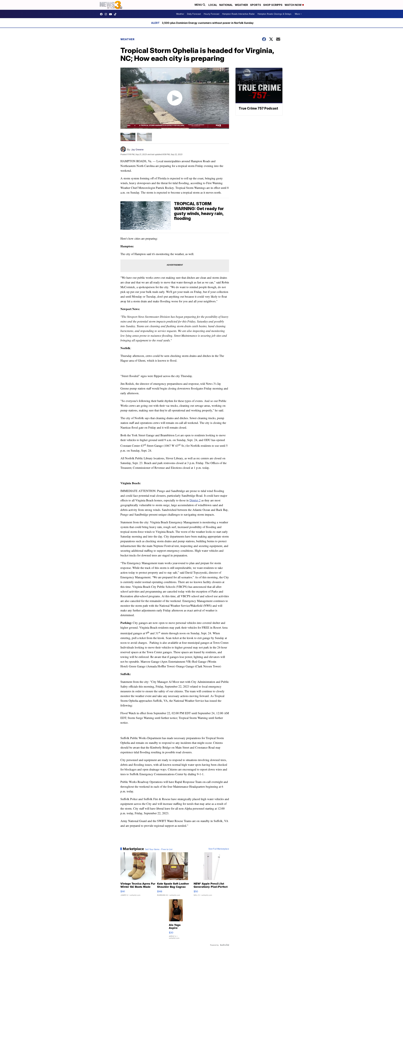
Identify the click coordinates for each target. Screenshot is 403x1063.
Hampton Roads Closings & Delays (274, 13)
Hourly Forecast (211, 13)
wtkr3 (106, 14)
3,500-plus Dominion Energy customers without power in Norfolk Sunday (208, 22)
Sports (255, 4)
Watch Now (293, 4)
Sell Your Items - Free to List (158, 849)
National (226, 4)
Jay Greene (137, 149)
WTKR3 (102, 14)
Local (212, 4)
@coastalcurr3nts (116, 14)
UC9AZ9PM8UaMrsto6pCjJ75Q (111, 14)
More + (298, 13)
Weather (241, 4)
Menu (199, 4)
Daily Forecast (194, 13)
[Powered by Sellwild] (224, 945)
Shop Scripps (272, 4)
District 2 (195, 500)
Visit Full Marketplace (218, 849)
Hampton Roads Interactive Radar (238, 13)
